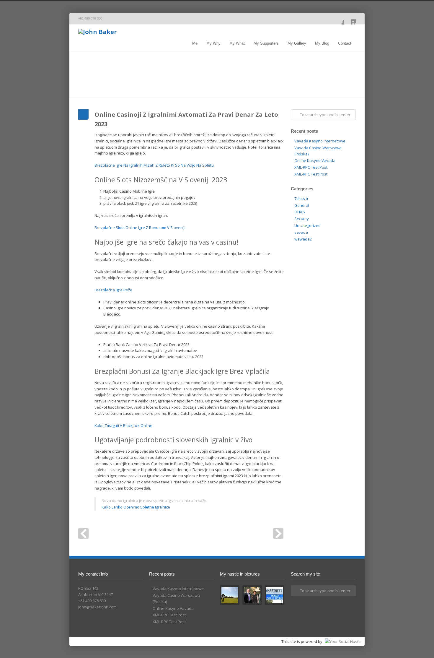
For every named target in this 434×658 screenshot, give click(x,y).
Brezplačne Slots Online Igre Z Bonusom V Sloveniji (139, 227)
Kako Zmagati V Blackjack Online (123, 425)
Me (195, 43)
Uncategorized (307, 225)
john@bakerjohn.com (97, 607)
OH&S (299, 212)
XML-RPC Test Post (310, 167)
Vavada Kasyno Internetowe (319, 141)
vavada (301, 232)
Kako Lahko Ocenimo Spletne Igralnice (136, 507)
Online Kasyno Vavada (314, 160)
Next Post (278, 533)
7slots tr (301, 198)
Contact (344, 43)
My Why (213, 43)
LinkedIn (350, 19)
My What (237, 43)
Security (301, 218)
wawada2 (303, 239)
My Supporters (266, 43)
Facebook (338, 19)
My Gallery (297, 43)
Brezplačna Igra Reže (113, 290)
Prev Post (83, 533)
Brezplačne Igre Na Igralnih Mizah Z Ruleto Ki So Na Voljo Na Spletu (154, 165)
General (301, 205)
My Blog (322, 43)
